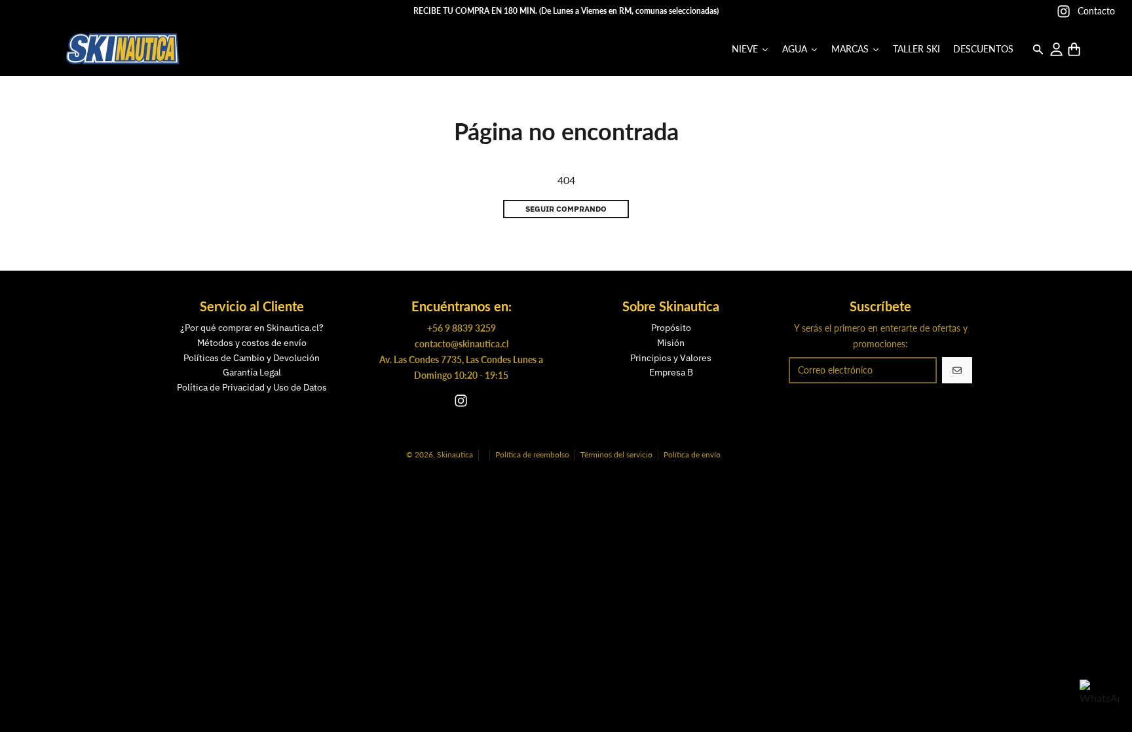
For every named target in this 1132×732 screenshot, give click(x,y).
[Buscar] (1038, 49)
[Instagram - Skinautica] (1063, 11)
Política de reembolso (532, 454)
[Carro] (1074, 49)
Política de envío (692, 454)
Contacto (1096, 10)
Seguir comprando (566, 209)
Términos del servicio (616, 454)
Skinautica (455, 454)
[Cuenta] (1056, 49)
